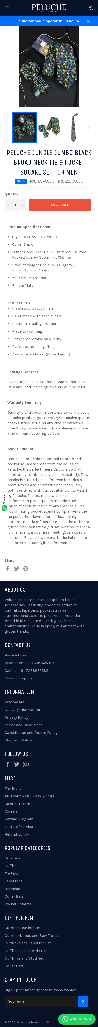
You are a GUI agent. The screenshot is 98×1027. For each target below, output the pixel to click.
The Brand (13, 788)
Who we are (14, 702)
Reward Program (19, 819)
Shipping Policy (18, 740)
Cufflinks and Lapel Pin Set (28, 943)
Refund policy (17, 834)
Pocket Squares (18, 904)
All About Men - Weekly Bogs (29, 796)
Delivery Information (22, 709)
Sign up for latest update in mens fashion (40, 990)
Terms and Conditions (24, 725)
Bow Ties (12, 858)
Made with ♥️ (40, 1022)
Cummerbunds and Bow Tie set (32, 935)
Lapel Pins (13, 881)
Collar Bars (14, 896)
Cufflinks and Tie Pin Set (26, 950)
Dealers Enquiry (18, 678)
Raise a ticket (16, 655)
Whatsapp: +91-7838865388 (29, 663)
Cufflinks (12, 865)
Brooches (13, 888)
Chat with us (80, 1018)
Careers (11, 811)
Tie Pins (11, 873)
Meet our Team (17, 803)
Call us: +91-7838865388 (27, 670)
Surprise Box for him (22, 928)
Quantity (11, 194)
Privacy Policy (16, 717)
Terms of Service (19, 826)
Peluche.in (13, 600)
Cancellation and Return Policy (31, 732)
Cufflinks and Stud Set (24, 958)
